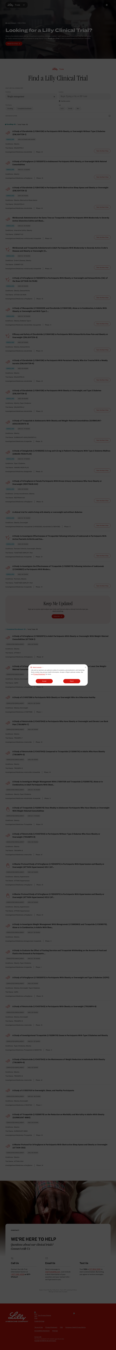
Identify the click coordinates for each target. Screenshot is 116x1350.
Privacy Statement (39, 674)
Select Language (37, 667)
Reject (72, 681)
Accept (44, 681)
